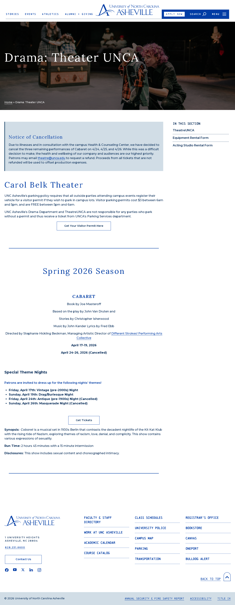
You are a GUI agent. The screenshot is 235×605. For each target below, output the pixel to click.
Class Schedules (148, 517)
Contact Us (23, 559)
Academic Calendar (99, 542)
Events (30, 14)
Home (8, 102)
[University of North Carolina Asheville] (127, 11)
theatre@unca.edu (51, 158)
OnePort (192, 548)
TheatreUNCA (183, 130)
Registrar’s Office (202, 517)
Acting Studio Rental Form (193, 145)
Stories (12, 14)
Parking (141, 548)
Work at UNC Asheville (103, 532)
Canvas (191, 538)
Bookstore (194, 528)
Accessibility (201, 598)
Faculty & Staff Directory (98, 520)
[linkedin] (31, 570)
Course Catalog (97, 553)
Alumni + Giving (79, 14)
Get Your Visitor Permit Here (83, 225)
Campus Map (144, 538)
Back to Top (210, 579)
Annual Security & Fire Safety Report (154, 598)
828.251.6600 (15, 547)
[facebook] (7, 570)
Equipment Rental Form (191, 138)
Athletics (50, 14)
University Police (150, 528)
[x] (23, 570)
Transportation (148, 558)
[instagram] (39, 570)
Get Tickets (84, 420)
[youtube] (15, 570)
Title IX (224, 598)
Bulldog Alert (197, 558)
